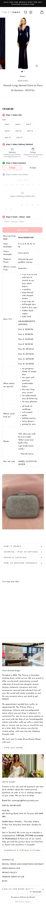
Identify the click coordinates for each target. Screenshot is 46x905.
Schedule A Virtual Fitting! (22, 850)
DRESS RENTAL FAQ (11, 868)
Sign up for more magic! (18, 889)
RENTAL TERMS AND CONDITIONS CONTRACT (23, 864)
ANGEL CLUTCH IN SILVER (27, 463)
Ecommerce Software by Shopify (23, 897)
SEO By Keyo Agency (23, 902)
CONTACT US (8, 860)
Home (22, 76)
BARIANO (23, 81)
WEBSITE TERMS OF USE (13, 877)
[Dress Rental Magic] (23, 654)
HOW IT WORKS (12, 546)
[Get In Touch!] (23, 766)
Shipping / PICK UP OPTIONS (21, 552)
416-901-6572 (15, 806)
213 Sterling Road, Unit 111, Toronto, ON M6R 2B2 (22, 815)
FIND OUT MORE (13, 748)
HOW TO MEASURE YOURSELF (20, 563)
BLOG (4, 881)
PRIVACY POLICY (9, 872)
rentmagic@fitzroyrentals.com (25, 801)
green (26, 253)
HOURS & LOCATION (15, 557)
